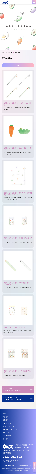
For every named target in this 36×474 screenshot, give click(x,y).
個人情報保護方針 (25, 465)
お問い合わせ (7, 436)
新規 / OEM (6, 432)
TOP (3, 52)
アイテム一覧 (9, 52)
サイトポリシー (9, 465)
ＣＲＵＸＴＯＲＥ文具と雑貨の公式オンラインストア (13, 389)
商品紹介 (5, 420)
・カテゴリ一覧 (7, 423)
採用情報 (5, 439)
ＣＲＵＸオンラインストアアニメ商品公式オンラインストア (12, 398)
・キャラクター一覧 (8, 426)
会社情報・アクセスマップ (10, 429)
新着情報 (5, 417)
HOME (5, 414)
